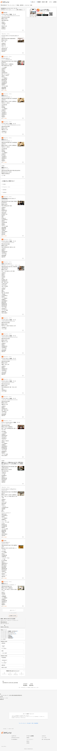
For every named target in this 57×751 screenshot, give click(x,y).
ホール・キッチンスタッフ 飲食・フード (11, 422)
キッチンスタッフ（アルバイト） (9, 489)
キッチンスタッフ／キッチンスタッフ (10, 35)
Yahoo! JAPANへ (3, 746)
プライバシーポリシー (30, 739)
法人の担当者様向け (14, 739)
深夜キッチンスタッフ (7, 263)
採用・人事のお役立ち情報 (46, 739)
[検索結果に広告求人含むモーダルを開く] (4, 9)
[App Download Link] (39, 15)
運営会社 (28, 741)
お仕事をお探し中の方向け (15, 737)
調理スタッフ (5, 95)
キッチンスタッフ (6, 58)
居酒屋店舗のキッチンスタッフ (9, 198)
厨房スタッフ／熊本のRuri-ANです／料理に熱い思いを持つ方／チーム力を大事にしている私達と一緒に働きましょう (13, 464)
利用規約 (28, 737)
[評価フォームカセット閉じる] (24, 670)
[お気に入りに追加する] (23, 30)
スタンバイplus (44, 737)
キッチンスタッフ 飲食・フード (9, 14)
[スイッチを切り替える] (9, 9)
